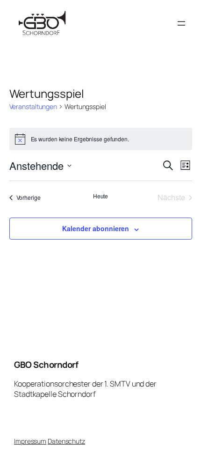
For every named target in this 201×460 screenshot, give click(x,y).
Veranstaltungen (33, 106)
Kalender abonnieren (95, 228)
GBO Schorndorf (46, 364)
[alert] (100, 139)
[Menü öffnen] (181, 23)
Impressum (30, 441)
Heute (100, 196)
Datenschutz (66, 441)
